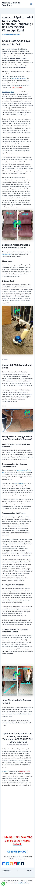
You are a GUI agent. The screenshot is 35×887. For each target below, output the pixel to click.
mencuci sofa (6, 254)
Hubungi (4, 771)
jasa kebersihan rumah (19, 78)
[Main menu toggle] (31, 4)
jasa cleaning (19, 483)
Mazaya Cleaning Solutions (11, 4)
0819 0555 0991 (17, 851)
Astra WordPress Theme (21, 883)
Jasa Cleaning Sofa (8, 92)
